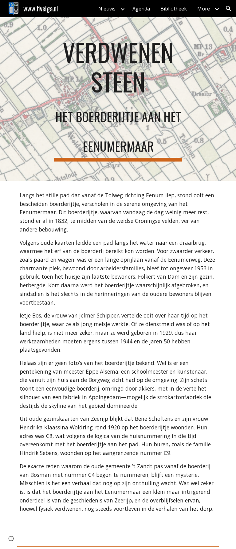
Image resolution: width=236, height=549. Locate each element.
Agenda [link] (141, 8)
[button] (228, 8)
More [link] (203, 8)
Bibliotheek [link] (173, 8)
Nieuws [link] (107, 8)
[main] (118, 99)
